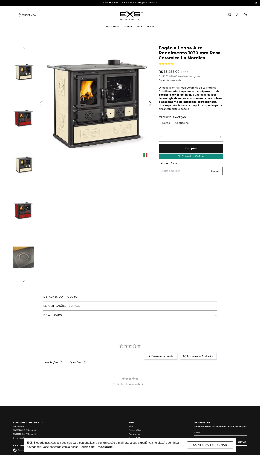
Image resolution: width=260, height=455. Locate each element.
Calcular (215, 171)
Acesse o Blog (135, 430)
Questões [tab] (75, 362)
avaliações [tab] (51, 362)
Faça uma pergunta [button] (162, 356)
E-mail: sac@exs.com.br (23, 438)
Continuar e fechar (210, 444)
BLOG (150, 26)
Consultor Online (193, 156)
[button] (23, 281)
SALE (139, 26)
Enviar (242, 442)
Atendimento (134, 434)
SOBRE (128, 26)
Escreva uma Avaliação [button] (200, 356)
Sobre (131, 426)
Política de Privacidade (96, 447)
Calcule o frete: (168, 163)
